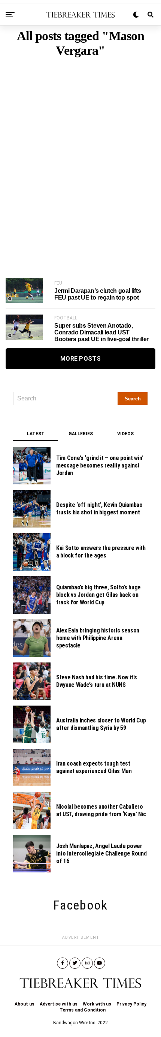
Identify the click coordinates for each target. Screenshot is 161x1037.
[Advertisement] (80, 153)
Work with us (97, 1004)
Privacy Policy (131, 1004)
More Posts (80, 358)
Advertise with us (59, 1004)
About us (24, 1004)
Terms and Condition (83, 1010)
